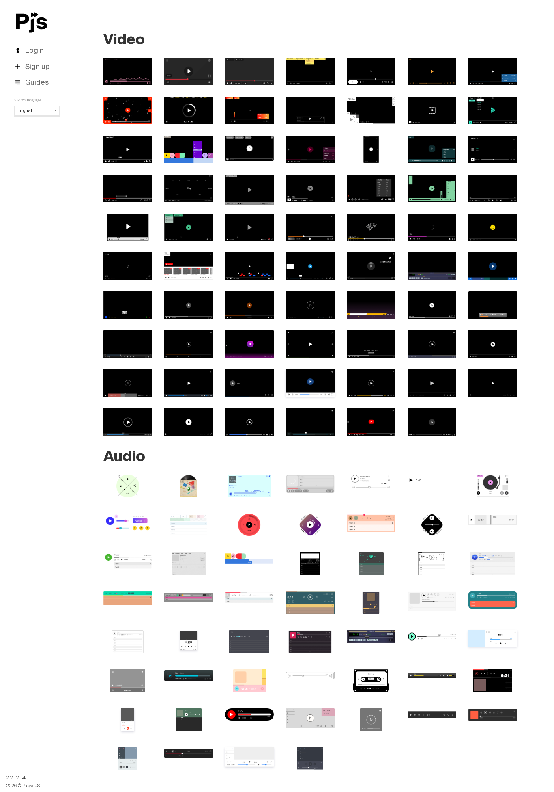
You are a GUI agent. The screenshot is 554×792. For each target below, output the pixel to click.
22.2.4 (16, 778)
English (25, 110)
